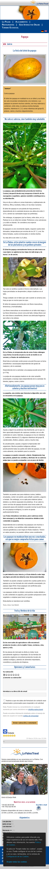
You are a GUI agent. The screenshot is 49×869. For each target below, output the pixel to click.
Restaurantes (8, 25)
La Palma (6, 22)
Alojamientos (21, 22)
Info (4, 44)
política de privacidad (30, 716)
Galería (9, 44)
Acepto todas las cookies (17, 862)
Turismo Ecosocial (10, 27)
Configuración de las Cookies (18, 856)
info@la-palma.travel (35, 709)
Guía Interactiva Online (29, 25)
